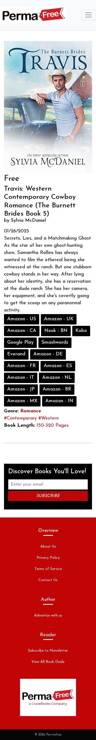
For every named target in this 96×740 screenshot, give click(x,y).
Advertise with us (48, 616)
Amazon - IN (59, 401)
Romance (30, 411)
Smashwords (55, 342)
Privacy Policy (48, 558)
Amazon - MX (22, 401)
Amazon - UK (58, 319)
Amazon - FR (21, 366)
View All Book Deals (48, 662)
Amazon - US (21, 319)
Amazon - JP (21, 389)
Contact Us (48, 580)
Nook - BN (55, 330)
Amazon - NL (56, 377)
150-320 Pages (53, 425)
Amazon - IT (20, 377)
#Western (48, 418)
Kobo (81, 330)
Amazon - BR (57, 389)
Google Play (20, 342)
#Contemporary (20, 418)
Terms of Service (48, 569)
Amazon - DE (48, 354)
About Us (48, 547)
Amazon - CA (21, 330)
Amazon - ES (58, 366)
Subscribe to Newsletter (48, 651)
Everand (16, 354)
